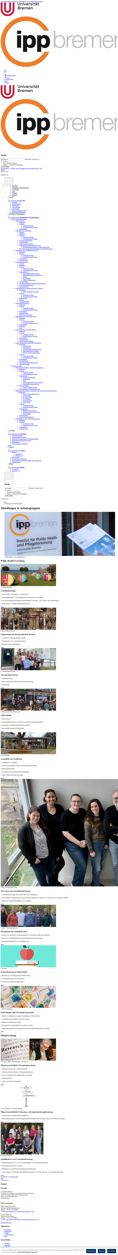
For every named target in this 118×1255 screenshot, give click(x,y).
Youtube (6, 1243)
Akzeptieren (111, 1251)
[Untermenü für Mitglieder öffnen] (26, 290)
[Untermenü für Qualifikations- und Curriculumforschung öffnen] (40, 419)
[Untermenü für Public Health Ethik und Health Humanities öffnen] (41, 343)
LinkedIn (7, 1246)
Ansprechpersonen (6, 1222)
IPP (41, 168)
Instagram (7, 1245)
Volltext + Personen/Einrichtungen (13, 165)
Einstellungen (91, 1251)
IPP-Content (14, 1177)
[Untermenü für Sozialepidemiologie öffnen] (28, 262)
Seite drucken (5, 1180)
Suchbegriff (4, 159)
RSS (2, 1178)
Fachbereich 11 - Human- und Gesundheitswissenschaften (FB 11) (20, 168)
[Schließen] (9, 199)
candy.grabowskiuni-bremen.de (22, 1219)
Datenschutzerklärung (24, 1252)
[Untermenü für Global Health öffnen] (24, 221)
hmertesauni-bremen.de (20, 1211)
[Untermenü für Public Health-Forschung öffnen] (27, 219)
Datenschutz (8, 1231)
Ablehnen (101, 1251)
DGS (5, 1236)
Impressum (7, 1229)
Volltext (5, 161)
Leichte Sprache (9, 1234)
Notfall (6, 1233)
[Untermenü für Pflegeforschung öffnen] (22, 366)
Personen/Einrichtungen (10, 163)
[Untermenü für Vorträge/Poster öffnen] (29, 386)
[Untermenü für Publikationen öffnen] (28, 272)
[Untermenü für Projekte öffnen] (24, 224)
